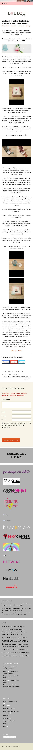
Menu (3, 3)
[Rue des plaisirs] (14, 491)
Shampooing (22, 649)
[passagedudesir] (16, 472)
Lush (22, 638)
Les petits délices (7, 721)
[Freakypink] (6, 520)
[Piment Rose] (11, 503)
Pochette (8, 646)
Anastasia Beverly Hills (7, 626)
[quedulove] (11, 586)
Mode (4, 723)
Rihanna (12, 646)
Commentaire (6, 400)
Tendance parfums (6, 653)
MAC (25, 638)
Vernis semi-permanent (9, 656)
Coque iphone (18, 629)
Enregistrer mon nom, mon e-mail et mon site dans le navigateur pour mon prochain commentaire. (16, 425)
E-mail (4, 416)
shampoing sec (16, 649)
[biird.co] (11, 547)
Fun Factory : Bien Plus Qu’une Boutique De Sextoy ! (17, 378)
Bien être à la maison (8, 708)
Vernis (3, 656)
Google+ (13, 362)
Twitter (21, 362)
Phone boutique (25, 644)
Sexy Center (7, 649)
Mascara (15, 641)
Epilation (16, 632)
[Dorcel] (5, 515)
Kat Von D (15, 637)
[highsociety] (11, 578)
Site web (4, 420)
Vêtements (17, 656)
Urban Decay (25, 652)
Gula (21, 635)
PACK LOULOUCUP (16, 350)
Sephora (27, 646)
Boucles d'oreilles (5, 629)
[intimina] (11, 561)
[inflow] (11, 570)
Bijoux (22, 626)
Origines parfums (13, 644)
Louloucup (21, 26)
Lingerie (19, 637)
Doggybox (12, 632)
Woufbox (22, 656)
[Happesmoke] (16, 528)
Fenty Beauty (7, 634)
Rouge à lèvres (20, 646)
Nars (19, 641)
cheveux (12, 629)
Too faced (15, 652)
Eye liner (26, 632)
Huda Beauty (7, 637)
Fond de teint (16, 635)
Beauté (14, 26)
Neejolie (24, 640)
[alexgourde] (6, 556)
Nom (3, 412)
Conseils (5, 715)
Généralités (6, 718)
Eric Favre (21, 632)
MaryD (28, 26)
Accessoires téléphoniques (10, 701)
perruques (19, 644)
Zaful (26, 655)
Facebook (5, 362)
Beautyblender (15, 626)
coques (23, 629)
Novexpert (5, 644)
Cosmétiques (6, 632)
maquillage (7, 640)
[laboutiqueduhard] (11, 481)
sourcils (26, 649)
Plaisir (4, 726)
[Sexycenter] (16, 536)
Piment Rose (4, 646)
